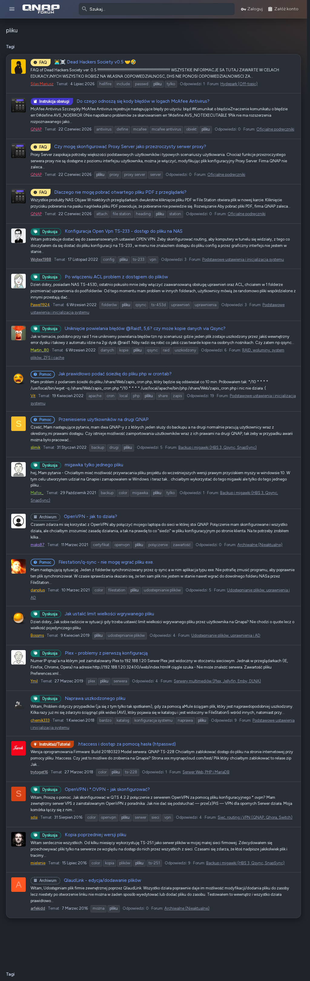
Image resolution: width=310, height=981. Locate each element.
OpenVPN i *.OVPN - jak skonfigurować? (96, 789)
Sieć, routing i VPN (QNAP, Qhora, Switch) (255, 817)
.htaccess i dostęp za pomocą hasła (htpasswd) (107, 744)
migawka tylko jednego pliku (82, 465)
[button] (12, 9)
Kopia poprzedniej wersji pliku (84, 834)
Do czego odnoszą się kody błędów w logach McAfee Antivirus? (124, 101)
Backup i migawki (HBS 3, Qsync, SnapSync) (217, 447)
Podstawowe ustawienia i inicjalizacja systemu (243, 259)
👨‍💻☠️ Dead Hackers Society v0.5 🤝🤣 (87, 62)
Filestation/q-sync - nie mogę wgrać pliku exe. (96, 562)
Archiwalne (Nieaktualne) (259, 544)
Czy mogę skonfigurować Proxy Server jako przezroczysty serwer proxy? (122, 146)
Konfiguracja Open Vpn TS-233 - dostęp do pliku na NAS (112, 231)
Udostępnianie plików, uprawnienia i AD (225, 635)
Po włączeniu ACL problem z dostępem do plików (105, 277)
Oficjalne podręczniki (275, 129)
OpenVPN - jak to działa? (78, 516)
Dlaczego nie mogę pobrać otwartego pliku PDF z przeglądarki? (112, 192)
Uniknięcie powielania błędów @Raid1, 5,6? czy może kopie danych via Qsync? (134, 328)
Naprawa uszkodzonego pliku (83, 698)
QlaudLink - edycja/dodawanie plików (90, 880)
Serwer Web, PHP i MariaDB (206, 772)
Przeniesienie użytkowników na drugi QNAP (94, 419)
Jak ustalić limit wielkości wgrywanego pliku (98, 614)
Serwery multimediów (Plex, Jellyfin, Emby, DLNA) (217, 681)
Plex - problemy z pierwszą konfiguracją (95, 653)
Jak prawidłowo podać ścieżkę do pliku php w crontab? (105, 374)
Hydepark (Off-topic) (239, 84)
